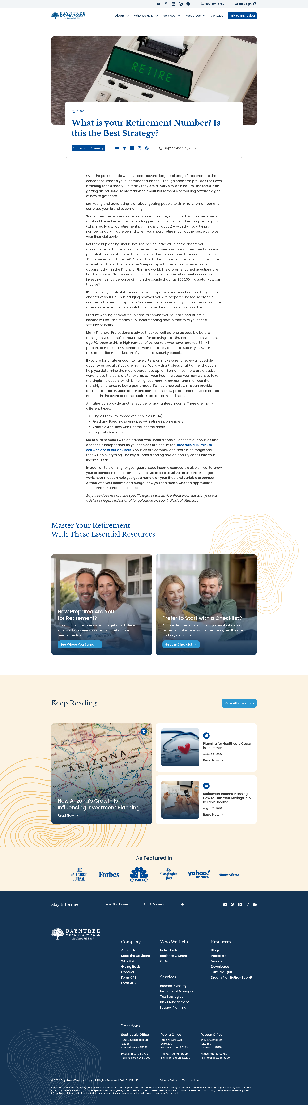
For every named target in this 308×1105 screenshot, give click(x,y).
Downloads (220, 967)
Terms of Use (190, 1080)
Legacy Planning (173, 1007)
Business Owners (173, 956)
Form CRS (128, 977)
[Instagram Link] (181, 4)
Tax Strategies (171, 997)
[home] (68, 15)
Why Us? (128, 961)
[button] (122, 16)
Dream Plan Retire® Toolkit (231, 977)
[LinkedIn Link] (173, 4)
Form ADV (129, 983)
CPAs (164, 961)
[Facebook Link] (188, 4)
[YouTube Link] (158, 4)
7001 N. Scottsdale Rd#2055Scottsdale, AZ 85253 (134, 1043)
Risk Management (174, 1002)
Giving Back (130, 967)
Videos (216, 961)
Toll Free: (135, 1058)
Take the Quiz (222, 972)
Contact (217, 15)
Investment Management (180, 991)
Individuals (169, 950)
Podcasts (218, 956)
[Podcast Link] (166, 4)
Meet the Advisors (135, 956)
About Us (128, 950)
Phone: (134, 1054)
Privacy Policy (168, 1080)
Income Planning (173, 986)
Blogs (215, 950)
